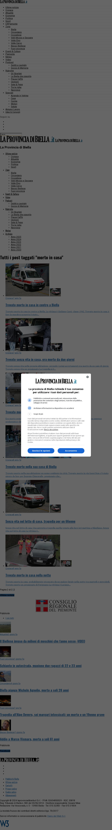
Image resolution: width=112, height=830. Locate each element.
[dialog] (56, 415)
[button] (56, 414)
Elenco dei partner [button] (51, 429)
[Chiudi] (87, 377)
